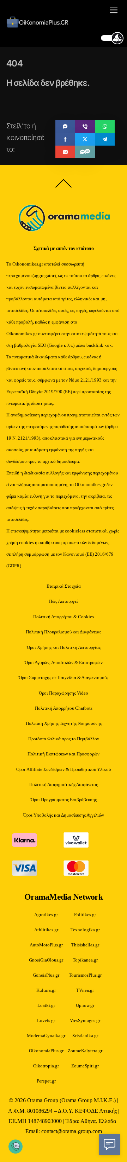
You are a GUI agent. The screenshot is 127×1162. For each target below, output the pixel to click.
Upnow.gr (85, 1005)
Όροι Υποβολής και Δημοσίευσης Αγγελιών (63, 815)
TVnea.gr (85, 990)
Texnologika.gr (85, 929)
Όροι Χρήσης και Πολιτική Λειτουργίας (64, 647)
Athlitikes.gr (46, 929)
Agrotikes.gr (46, 914)
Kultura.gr (46, 990)
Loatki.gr (46, 1005)
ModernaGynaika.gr (46, 1035)
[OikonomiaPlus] (39, 25)
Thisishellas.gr (85, 944)
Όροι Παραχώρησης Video (63, 693)
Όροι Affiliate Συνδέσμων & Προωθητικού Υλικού (63, 769)
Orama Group (42, 1100)
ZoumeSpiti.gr (85, 1065)
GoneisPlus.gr (46, 975)
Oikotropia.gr (46, 1065)
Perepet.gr (46, 1081)
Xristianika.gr (85, 1035)
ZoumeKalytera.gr (85, 1050)
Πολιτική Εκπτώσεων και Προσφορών (63, 753)
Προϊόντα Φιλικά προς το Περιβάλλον (63, 738)
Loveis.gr (46, 1020)
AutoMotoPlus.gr (46, 944)
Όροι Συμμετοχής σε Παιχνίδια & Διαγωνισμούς (63, 677)
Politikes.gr (85, 914)
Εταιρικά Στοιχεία (64, 586)
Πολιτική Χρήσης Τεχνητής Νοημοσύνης (64, 723)
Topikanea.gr (85, 960)
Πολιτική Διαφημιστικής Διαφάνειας (63, 784)
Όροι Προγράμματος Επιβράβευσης (64, 799)
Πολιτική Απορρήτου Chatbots (63, 708)
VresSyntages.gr (85, 1020)
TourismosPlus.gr (85, 975)
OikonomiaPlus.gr (46, 1050)
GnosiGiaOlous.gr (46, 960)
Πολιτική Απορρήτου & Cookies (63, 616)
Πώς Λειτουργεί (63, 601)
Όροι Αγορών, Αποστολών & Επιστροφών (64, 662)
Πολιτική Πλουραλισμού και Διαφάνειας (63, 631)
